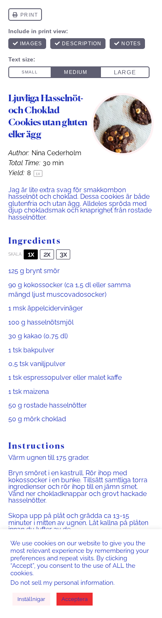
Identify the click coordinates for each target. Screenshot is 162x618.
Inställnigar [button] (31, 599)
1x (31, 254)
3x (63, 254)
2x (47, 254)
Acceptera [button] (74, 599)
